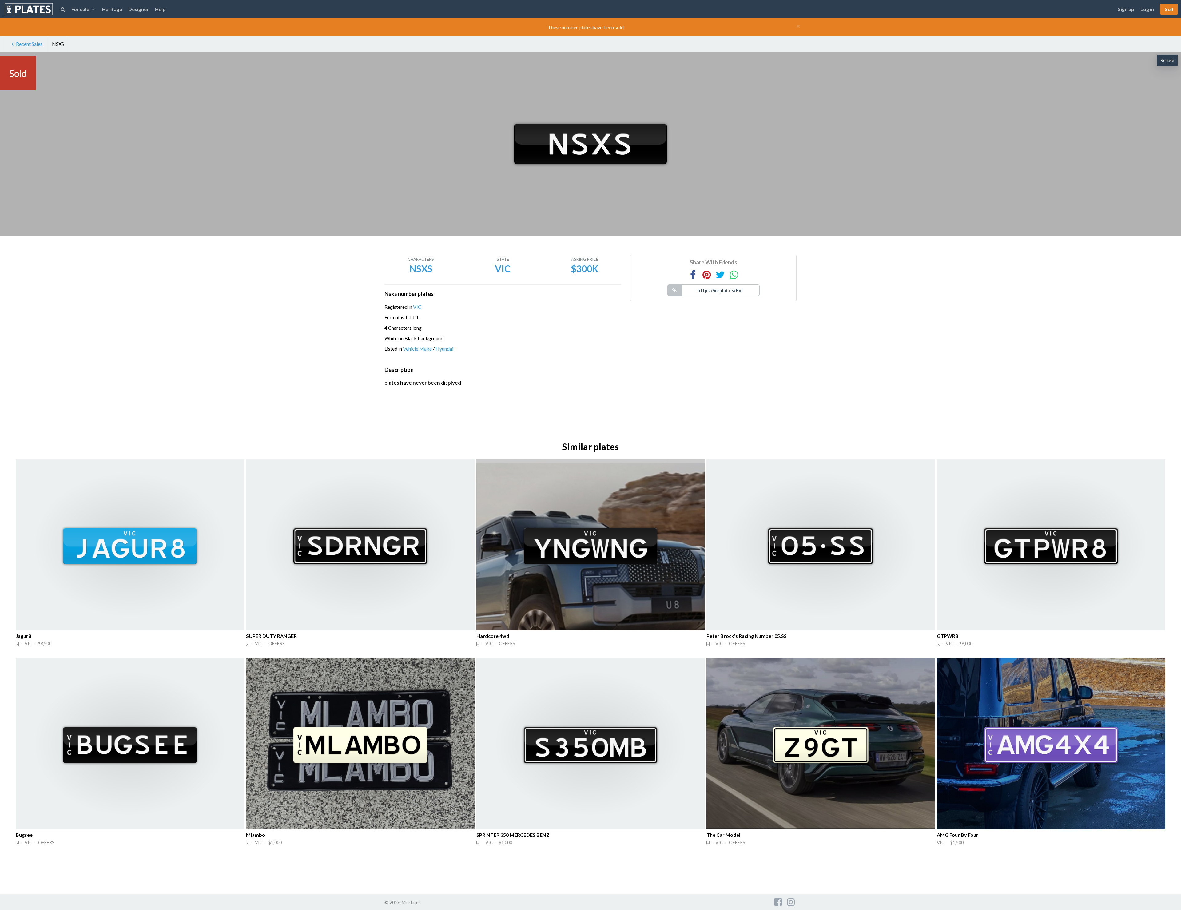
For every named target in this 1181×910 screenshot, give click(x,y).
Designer (138, 9)
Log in (1147, 9)
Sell (1169, 9)
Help (160, 9)
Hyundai (444, 349)
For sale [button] (80, 9)
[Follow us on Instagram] (791, 901)
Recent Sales (29, 44)
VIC (417, 307)
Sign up (1126, 9)
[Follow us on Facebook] (778, 901)
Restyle (1167, 60)
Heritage (112, 9)
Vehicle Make (417, 349)
